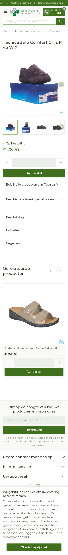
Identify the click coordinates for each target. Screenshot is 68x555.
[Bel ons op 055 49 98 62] (38, 12)
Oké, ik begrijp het (34, 547)
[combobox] (29, 21)
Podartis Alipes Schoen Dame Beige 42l (31, 348)
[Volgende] (61, 84)
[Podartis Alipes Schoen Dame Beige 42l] (34, 314)
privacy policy (37, 445)
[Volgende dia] (60, 271)
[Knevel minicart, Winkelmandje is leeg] (46, 12)
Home (7, 31)
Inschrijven (34, 430)
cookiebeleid (19, 537)
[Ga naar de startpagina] (22, 12)
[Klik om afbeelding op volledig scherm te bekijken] (34, 84)
